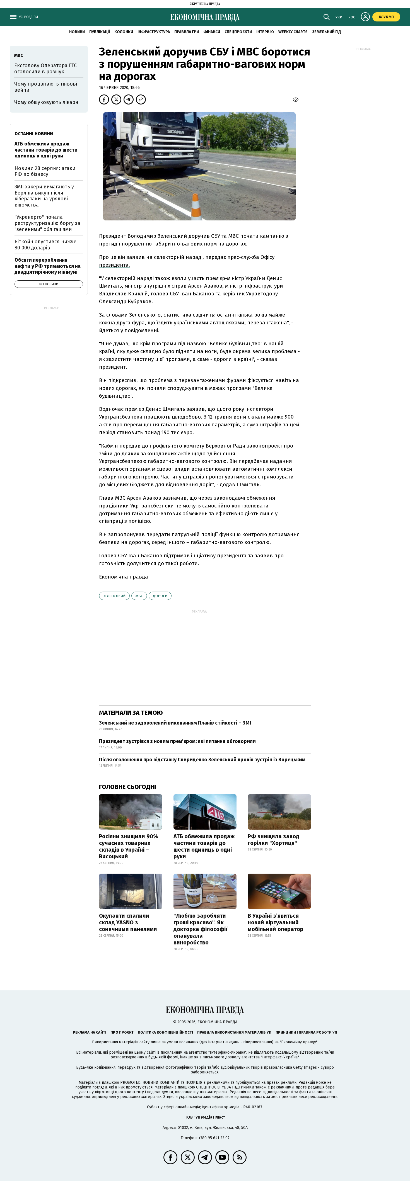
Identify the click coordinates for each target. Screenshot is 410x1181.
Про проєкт (122, 1032)
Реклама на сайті (89, 1032)
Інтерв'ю (265, 32)
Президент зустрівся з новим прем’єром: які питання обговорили (177, 741)
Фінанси (211, 32)
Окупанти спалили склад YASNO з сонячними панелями (128, 922)
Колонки (123, 32)
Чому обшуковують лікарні (46, 102)
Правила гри (186, 32)
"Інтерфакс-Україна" (227, 1052)
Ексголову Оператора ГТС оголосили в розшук (45, 68)
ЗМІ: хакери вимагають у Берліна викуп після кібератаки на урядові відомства (44, 196)
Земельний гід (326, 32)
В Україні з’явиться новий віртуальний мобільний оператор (275, 922)
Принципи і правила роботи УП (306, 1032)
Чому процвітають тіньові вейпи (45, 87)
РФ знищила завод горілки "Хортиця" (273, 839)
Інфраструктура (154, 32)
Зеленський (114, 596)
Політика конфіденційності (165, 1032)
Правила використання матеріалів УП (234, 1032)
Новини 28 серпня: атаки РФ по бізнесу (45, 171)
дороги (160, 596)
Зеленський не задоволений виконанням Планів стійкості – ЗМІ (175, 723)
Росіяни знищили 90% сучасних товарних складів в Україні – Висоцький (128, 846)
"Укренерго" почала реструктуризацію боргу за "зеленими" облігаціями (47, 223)
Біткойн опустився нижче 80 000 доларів (45, 245)
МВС (139, 596)
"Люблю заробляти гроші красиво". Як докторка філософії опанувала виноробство (200, 929)
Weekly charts (293, 32)
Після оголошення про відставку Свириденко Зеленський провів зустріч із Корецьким (202, 760)
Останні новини (34, 133)
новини (77, 32)
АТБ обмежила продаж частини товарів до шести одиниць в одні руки (204, 846)
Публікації (99, 32)
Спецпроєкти (238, 32)
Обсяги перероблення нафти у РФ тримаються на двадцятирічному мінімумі (48, 266)
